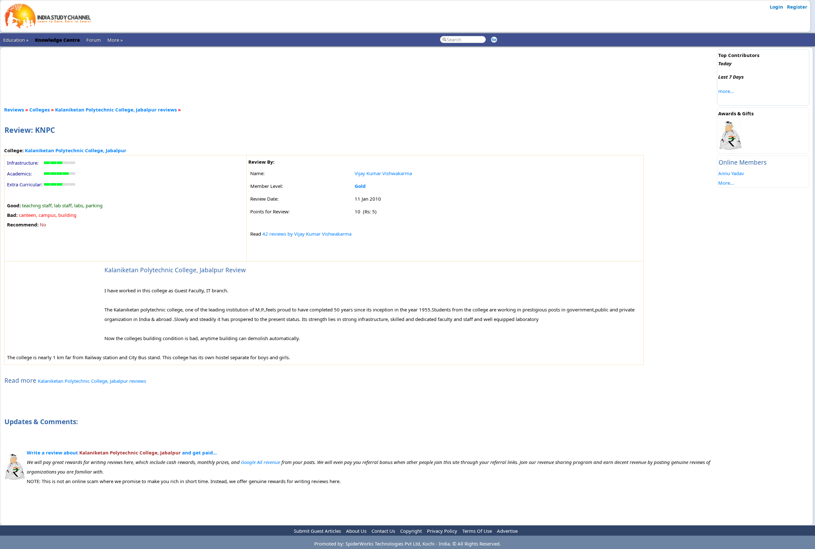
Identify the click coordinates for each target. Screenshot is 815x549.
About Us (356, 531)
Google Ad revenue (260, 462)
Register (797, 7)
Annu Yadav (731, 173)
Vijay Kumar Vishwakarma (383, 173)
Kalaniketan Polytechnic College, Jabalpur (75, 150)
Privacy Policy (442, 531)
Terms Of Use (477, 531)
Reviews (14, 109)
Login (776, 7)
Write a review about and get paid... (122, 452)
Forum (93, 40)
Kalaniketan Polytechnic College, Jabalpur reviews (116, 109)
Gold (360, 186)
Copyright (411, 531)
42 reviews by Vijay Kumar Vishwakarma (306, 234)
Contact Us (383, 531)
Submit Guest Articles (317, 531)
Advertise (507, 531)
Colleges (39, 109)
